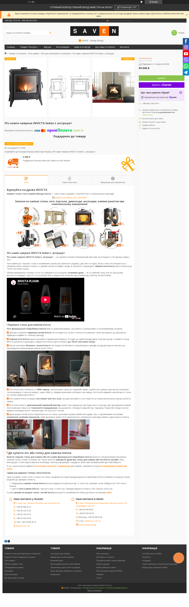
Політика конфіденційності (117, 588)
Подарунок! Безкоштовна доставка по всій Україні (46, 160)
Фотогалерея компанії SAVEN (109, 571)
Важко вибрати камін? (106, 567)
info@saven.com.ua (93, 521)
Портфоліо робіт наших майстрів (110, 560)
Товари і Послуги (28, 47)
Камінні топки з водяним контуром (20, 557)
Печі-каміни (33, 53)
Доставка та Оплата (105, 47)
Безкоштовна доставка (152, 118)
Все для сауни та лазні (14, 578)
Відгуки (47, 47)
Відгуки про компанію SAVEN (154, 567)
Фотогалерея (62, 47)
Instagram (146, 560)
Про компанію (102, 553)
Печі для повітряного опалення (55, 53)
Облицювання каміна (14, 567)
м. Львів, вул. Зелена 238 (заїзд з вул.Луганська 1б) (37, 503)
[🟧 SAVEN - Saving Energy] (94, 31)
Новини (99, 574)
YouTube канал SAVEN (151, 553)
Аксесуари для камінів (60, 553)
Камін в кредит (103, 564)
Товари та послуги (17, 53)
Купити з (157, 85)
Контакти (124, 47)
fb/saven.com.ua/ (22, 526)
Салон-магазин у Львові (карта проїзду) (159, 564)
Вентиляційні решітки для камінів (65, 564)
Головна (11, 47)
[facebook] (6, 541)
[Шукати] (50, 33)
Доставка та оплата (105, 557)
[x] (9, 541)
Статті (99, 578)
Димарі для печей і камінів (62, 557)
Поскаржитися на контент (93, 588)
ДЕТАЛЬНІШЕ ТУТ (127, 7)
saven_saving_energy (87, 525)
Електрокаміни (11, 574)
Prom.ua (108, 585)
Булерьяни (55, 574)
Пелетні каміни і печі (14, 564)
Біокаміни (9, 571)
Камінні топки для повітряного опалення (22, 553)
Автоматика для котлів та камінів (65, 567)
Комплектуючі (57, 560)
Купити (161, 78)
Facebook (146, 557)
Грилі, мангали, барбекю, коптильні (66, 571)
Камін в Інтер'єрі (82, 47)
